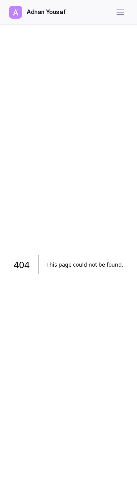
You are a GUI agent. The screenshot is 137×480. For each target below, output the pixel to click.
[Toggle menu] (120, 12)
